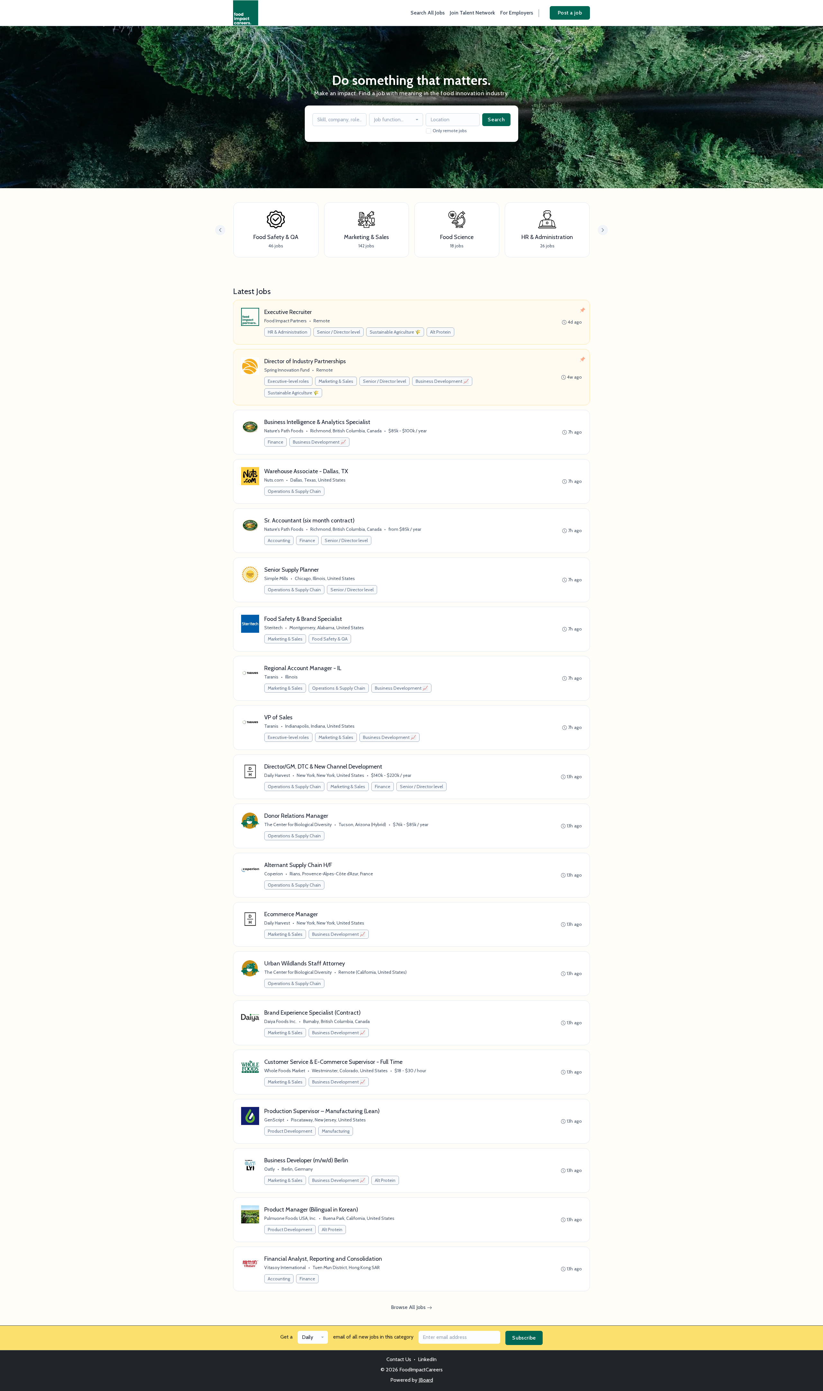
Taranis (271, 677)
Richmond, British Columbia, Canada (346, 431)
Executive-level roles (288, 381)
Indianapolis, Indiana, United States (320, 726)
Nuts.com (274, 480)
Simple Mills (276, 578)
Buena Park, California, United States (358, 1218)
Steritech (273, 628)
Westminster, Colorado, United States (350, 1070)
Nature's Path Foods (283, 431)
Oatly (269, 1169)
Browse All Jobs (409, 1307)
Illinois (291, 677)
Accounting (279, 540)
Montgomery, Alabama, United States (326, 628)
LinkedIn (427, 1359)
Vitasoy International (285, 1267)
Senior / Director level (338, 332)
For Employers (516, 13)
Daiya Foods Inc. (280, 1021)
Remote (321, 321)
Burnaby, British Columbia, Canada (336, 1021)
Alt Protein (440, 332)
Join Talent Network (472, 13)
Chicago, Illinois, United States (325, 578)
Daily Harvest (277, 775)
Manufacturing (335, 1131)
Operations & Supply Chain (294, 491)
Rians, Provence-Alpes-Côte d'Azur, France (331, 874)
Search (496, 119)
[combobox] (396, 119)
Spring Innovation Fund (287, 370)
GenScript (274, 1120)
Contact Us (398, 1359)
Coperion (273, 874)
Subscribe (524, 1338)
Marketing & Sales (336, 381)
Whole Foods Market (284, 1070)
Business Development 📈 (442, 381)
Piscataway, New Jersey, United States (328, 1120)
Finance (275, 442)
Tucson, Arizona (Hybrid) (362, 824)
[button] (603, 230)
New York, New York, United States (330, 775)
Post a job (570, 13)
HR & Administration (287, 332)
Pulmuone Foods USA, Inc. (290, 1218)
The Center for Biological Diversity (298, 824)
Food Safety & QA (330, 639)
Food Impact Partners (285, 321)
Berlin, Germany (297, 1169)
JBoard (426, 1380)
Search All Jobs (428, 13)
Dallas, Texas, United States (318, 480)
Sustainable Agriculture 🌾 (395, 332)
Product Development (290, 1131)
